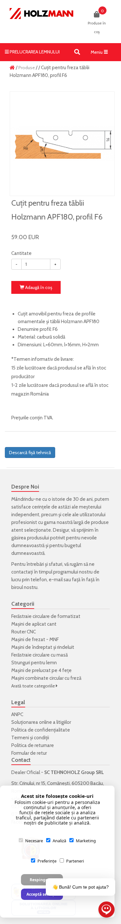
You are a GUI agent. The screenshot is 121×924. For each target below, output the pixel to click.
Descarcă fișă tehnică (30, 452)
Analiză (59, 841)
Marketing (86, 841)
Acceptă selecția (41, 894)
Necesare (34, 841)
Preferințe (46, 861)
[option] (62, 143)
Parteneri (75, 861)
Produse (26, 67)
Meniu (101, 54)
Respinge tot (42, 879)
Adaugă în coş (38, 287)
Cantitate (21, 253)
